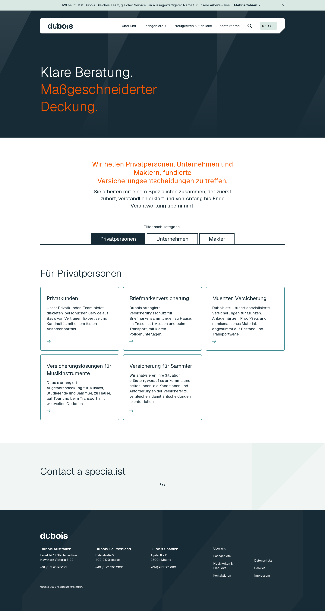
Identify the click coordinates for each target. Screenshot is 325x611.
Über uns (129, 26)
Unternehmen (172, 238)
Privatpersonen (118, 238)
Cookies (259, 568)
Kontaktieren (229, 26)
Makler (217, 238)
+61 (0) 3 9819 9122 (53, 567)
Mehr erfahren (245, 5)
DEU (265, 26)
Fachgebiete (153, 26)
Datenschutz (263, 561)
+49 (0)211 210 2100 (109, 567)
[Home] (60, 26)
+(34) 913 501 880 (163, 567)
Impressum (262, 576)
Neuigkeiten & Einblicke (193, 26)
